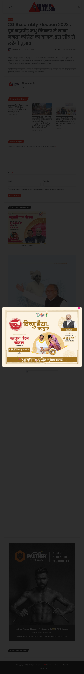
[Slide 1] (42, 363)
